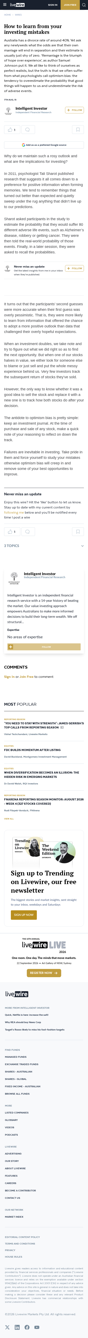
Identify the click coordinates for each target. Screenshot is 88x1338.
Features (11, 1175)
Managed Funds (15, 1056)
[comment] (28, 129)
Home (7, 15)
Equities (9, 746)
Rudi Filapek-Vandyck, (16, 810)
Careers (10, 1183)
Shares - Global (16, 1078)
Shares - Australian (18, 1071)
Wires (18, 15)
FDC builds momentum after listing (32, 750)
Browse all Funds (17, 1093)
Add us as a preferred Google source (46, 144)
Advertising (13, 1153)
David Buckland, (13, 756)
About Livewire (15, 1168)
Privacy (10, 1250)
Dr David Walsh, (13, 783)
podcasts (11, 1134)
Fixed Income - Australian (22, 1086)
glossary (11, 1119)
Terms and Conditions (20, 1243)
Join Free (70, 4)
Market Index (14, 1216)
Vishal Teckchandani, (16, 734)
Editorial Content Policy (22, 1237)
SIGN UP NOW (24, 915)
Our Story (12, 1160)
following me (14, 513)
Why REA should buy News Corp (23, 1022)
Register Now (41, 973)
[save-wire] (78, 131)
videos (9, 1127)
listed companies (16, 1112)
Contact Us (12, 1197)
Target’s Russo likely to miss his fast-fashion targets (34, 1029)
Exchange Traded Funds (21, 1064)
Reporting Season (14, 719)
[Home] (17, 4)
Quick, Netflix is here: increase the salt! (26, 1014)
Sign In (52, 4)
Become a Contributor (20, 1190)
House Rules (13, 1256)
